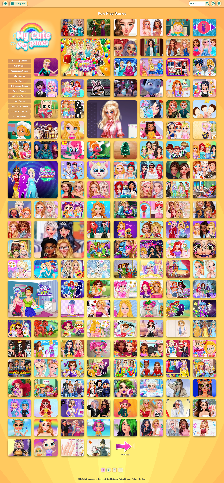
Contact (142, 479)
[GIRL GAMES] (33, 37)
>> (121, 470)
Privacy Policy (117, 479)
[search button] (207, 3)
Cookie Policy (131, 479)
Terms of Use (104, 479)
